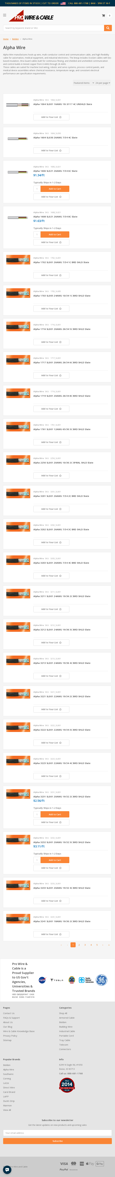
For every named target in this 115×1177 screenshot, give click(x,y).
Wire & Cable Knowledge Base (19, 1031)
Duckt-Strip (9, 1100)
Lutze (6, 1082)
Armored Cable (67, 1017)
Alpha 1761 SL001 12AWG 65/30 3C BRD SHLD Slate (62, 429)
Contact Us (9, 1013)
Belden (62, 1022)
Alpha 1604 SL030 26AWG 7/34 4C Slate (55, 137)
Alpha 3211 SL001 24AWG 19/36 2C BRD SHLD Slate (62, 596)
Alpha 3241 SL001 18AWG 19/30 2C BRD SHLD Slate (62, 921)
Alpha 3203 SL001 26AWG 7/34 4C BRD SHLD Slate (61, 562)
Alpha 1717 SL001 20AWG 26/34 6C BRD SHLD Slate (62, 362)
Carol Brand (9, 1091)
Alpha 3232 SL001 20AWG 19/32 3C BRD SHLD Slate (62, 842)
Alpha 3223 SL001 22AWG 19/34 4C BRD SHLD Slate (62, 763)
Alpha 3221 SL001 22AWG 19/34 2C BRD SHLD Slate (62, 696)
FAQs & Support (11, 1017)
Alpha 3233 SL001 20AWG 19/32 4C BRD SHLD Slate (62, 887)
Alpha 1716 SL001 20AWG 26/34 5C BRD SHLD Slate (62, 328)
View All (7, 1109)
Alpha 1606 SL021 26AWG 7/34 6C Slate (55, 170)
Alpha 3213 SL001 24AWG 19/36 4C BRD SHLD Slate (62, 662)
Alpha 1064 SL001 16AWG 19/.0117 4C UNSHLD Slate (62, 104)
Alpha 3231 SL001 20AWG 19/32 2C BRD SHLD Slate (62, 796)
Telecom (63, 1044)
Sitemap (7, 1040)
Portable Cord (66, 1035)
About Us (8, 1022)
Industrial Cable (67, 1031)
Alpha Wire (8, 1069)
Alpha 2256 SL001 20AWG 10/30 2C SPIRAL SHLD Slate (63, 462)
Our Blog (7, 1026)
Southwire (8, 1073)
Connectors (65, 1049)
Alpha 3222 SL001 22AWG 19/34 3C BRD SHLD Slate (62, 729)
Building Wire (65, 1026)
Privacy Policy (10, 1035)
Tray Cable (64, 1040)
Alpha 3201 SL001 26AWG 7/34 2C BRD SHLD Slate (61, 495)
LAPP (6, 1096)
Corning (7, 1078)
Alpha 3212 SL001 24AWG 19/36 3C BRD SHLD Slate (62, 629)
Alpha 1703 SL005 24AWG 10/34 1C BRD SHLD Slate (62, 295)
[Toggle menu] (4, 15)
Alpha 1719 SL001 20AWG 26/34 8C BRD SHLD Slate (62, 395)
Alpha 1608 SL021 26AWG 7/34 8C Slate (55, 216)
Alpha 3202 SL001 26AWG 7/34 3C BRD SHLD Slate (61, 529)
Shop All (63, 1013)
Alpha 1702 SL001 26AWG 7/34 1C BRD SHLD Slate (61, 262)
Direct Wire (9, 1087)
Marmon (7, 1105)
